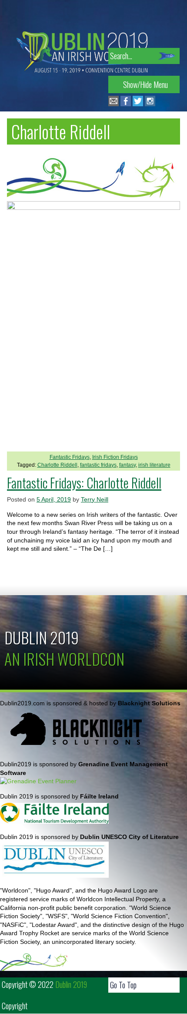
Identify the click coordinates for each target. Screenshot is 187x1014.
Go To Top (123, 984)
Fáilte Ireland (99, 796)
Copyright (14, 1005)
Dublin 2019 (41, 637)
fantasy (127, 465)
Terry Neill (94, 499)
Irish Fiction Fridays (115, 457)
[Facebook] (125, 104)
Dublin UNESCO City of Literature (129, 836)
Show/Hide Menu (145, 84)
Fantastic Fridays (70, 457)
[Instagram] (150, 104)
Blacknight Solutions (149, 703)
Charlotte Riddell (57, 465)
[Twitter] (138, 104)
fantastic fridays (98, 465)
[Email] (113, 104)
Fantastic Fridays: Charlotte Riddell (84, 482)
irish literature (154, 465)
